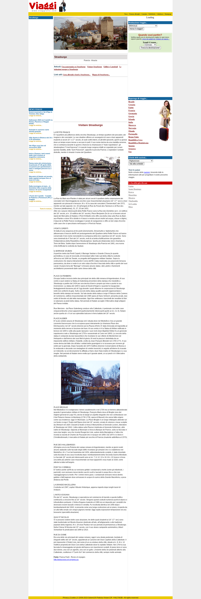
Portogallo (132, 134)
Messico (131, 198)
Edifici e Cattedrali (111, 67)
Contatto (144, 14)
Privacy (66, 598)
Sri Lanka (132, 204)
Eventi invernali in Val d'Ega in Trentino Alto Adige (40, 113)
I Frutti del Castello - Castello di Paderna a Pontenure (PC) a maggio (40, 197)
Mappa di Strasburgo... (101, 75)
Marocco (132, 125)
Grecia (131, 116)
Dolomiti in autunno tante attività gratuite (39, 130)
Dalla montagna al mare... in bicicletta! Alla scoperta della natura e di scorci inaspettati (40, 188)
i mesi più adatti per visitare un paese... (156, 39)
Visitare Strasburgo (94, 67)
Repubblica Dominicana (138, 143)
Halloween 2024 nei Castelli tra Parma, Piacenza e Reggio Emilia (41, 121)
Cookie (73, 598)
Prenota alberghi (134, 14)
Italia (130, 122)
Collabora (160, 14)
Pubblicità (151, 14)
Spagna (131, 146)
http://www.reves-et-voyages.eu (66, 560)
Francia (131, 110)
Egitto (131, 107)
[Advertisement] (138, 6)
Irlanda (131, 119)
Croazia (131, 105)
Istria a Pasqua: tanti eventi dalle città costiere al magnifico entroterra (39, 155)
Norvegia (132, 128)
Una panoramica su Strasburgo (73, 67)
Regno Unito (133, 137)
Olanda (131, 131)
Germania (132, 113)
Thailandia (133, 201)
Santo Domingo (134, 189)
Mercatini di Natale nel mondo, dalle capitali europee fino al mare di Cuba (41, 178)
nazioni (147, 172)
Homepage (168, 14)
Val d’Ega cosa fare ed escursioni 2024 (37, 146)
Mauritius (132, 195)
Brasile (131, 102)
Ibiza (130, 207)
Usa (130, 152)
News (126, 14)
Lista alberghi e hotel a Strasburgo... (76, 75)
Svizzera (132, 149)
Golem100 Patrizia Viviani (98, 598)
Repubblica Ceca (135, 140)
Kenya (131, 192)
